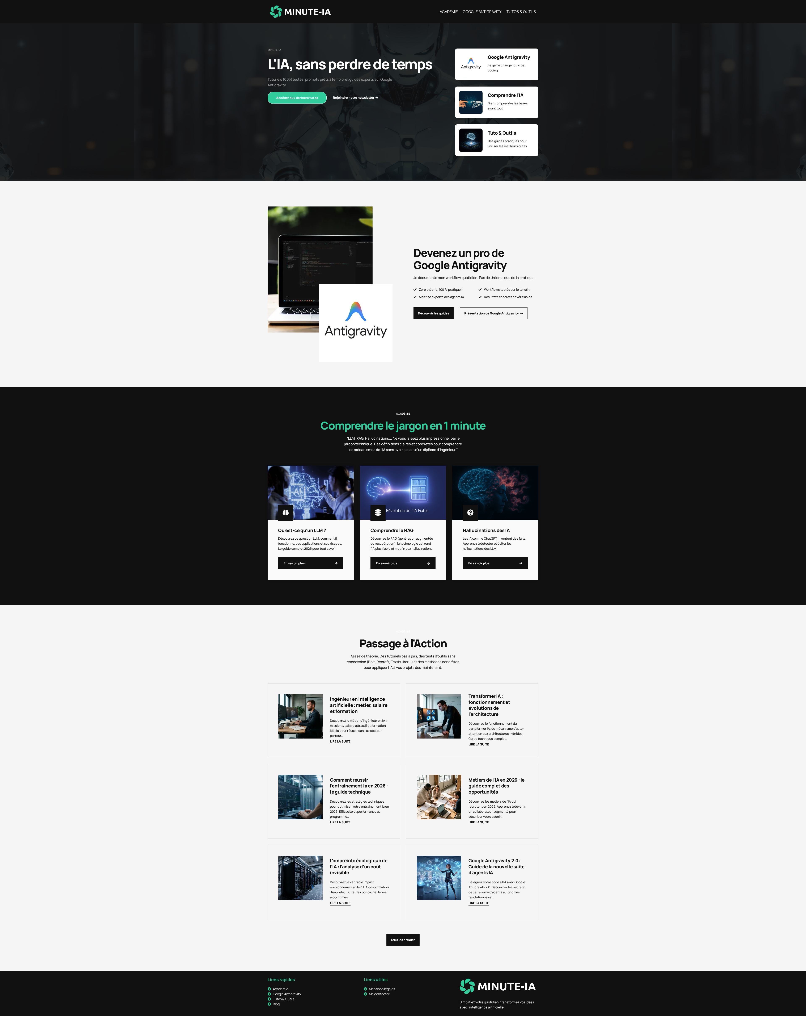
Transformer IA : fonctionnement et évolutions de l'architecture (489, 705)
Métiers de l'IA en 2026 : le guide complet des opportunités (496, 786)
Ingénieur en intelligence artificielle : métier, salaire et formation (358, 705)
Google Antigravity (482, 11)
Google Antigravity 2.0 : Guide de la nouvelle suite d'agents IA (496, 866)
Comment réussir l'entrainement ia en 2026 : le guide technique (359, 786)
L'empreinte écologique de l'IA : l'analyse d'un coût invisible (358, 866)
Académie (449, 11)
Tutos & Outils (521, 11)
